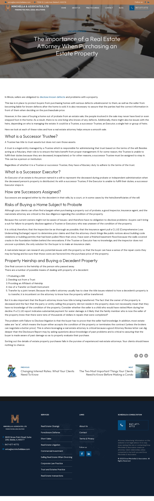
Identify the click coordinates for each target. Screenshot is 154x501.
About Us (76, 8)
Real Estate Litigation (50, 445)
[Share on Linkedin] (146, 356)
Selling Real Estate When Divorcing (56, 457)
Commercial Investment (52, 451)
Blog (121, 8)
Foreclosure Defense (50, 432)
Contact (109, 8)
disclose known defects (52, 97)
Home (63, 8)
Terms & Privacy (86, 438)
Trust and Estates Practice (53, 469)
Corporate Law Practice (52, 463)
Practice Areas (92, 8)
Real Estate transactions (52, 476)
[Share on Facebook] (136, 356)
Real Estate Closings (50, 426)
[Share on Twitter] (141, 356)
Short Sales (46, 438)
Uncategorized (77, 31)
